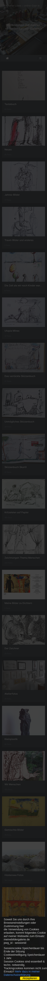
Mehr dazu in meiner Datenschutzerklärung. (22, 973)
